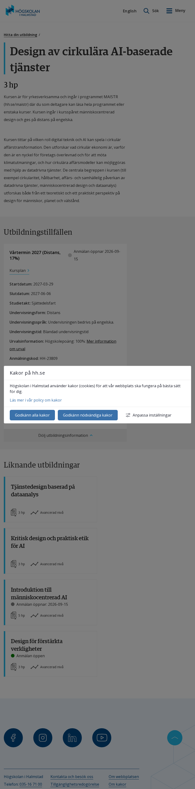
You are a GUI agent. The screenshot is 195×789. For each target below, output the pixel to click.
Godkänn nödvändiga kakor (87, 415)
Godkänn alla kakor (32, 415)
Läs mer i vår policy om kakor (36, 400)
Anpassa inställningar (152, 415)
